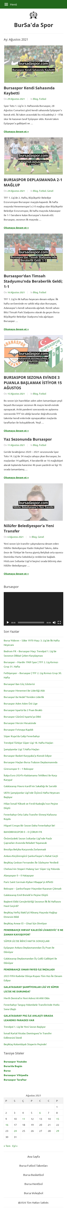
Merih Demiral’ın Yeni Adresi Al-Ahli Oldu (27, 998)
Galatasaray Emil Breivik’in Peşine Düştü (26, 894)
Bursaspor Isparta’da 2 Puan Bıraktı (23, 710)
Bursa (7, 1070)
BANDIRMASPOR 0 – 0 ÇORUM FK (23, 831)
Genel (50, 190)
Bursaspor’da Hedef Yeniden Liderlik (24, 696)
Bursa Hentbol (33, 1183)
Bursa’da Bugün (13, 1066)
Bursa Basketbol (33, 1174)
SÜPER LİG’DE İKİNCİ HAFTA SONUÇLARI (26, 940)
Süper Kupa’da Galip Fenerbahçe (22, 736)
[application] (33, 609)
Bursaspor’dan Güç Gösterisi (19, 683)
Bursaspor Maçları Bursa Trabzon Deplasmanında (30, 762)
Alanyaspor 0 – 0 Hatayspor (19, 875)
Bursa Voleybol (33, 1193)
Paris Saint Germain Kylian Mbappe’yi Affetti (28, 881)
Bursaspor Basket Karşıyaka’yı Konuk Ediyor (28, 755)
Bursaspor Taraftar (15, 1079)
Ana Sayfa (33, 1156)
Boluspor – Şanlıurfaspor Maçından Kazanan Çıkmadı (32, 888)
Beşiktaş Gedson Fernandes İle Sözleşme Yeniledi (31, 862)
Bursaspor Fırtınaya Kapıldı (18, 729)
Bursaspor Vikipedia (16, 1075)
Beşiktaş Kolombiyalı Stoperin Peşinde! (25, 1044)
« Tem (7, 1145)
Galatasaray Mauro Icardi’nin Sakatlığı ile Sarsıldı (30, 786)
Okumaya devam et (15, 131)
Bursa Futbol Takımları (33, 1165)
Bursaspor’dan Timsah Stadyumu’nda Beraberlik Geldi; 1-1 (33, 281)
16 (6, 1124)
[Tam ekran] (59, 622)
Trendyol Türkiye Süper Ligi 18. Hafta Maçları (28, 742)
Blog (35, 98)
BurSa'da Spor (33, 25)
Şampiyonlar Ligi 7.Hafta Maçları (21, 749)
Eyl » (14, 1145)
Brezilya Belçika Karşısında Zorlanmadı (25, 849)
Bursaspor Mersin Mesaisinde (20, 722)
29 (57, 1130)
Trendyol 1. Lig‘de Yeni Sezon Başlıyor (25, 1026)
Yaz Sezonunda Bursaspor (28, 439)
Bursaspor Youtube (15, 1061)
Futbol (42, 98)
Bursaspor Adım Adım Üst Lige (21, 703)
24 (15, 1130)
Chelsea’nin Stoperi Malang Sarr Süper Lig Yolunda (32, 868)
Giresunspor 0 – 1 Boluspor (19, 768)
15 (57, 1118)
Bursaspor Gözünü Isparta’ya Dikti (22, 716)
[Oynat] (7, 622)
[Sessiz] (54, 622)
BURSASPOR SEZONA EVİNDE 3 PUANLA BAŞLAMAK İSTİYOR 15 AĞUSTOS (33, 382)
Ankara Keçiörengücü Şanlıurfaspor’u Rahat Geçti (31, 855)
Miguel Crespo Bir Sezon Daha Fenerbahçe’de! (29, 825)
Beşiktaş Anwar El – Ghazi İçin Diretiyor (25, 923)
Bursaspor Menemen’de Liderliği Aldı (24, 690)
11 (23, 1118)
